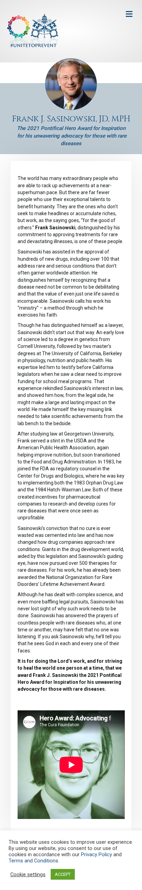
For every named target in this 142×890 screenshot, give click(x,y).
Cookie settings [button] (27, 874)
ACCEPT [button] (63, 874)
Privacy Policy (96, 854)
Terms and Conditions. (34, 861)
